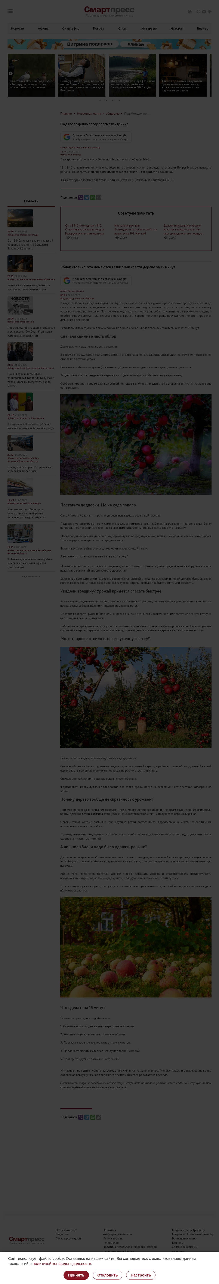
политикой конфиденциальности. (62, 1264)
